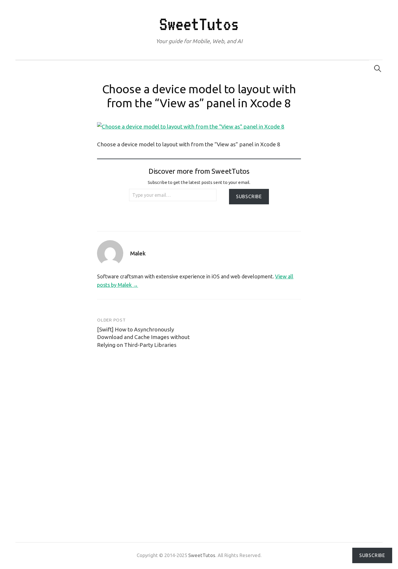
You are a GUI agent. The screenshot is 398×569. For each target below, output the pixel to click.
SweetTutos (199, 24)
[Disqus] (199, 434)
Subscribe (249, 196)
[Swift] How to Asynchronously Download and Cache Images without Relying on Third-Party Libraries (143, 337)
